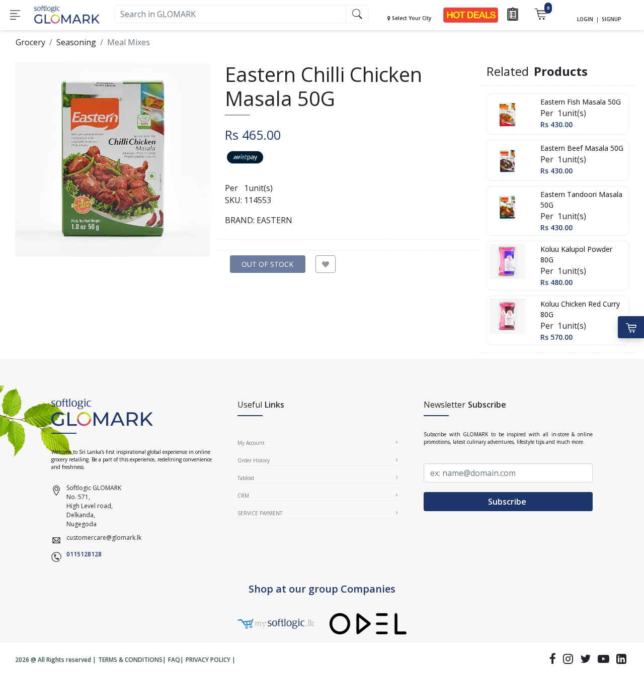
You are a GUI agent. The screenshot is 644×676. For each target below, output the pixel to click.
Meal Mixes (128, 42)
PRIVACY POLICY (208, 659)
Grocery (30, 42)
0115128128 (84, 554)
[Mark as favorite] (325, 264)
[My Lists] (512, 13)
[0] (540, 13)
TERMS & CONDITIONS (130, 659)
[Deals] (471, 14)
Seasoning (76, 42)
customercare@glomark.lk (103, 537)
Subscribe (508, 501)
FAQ (174, 659)
